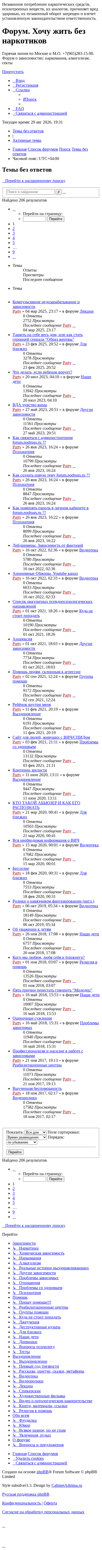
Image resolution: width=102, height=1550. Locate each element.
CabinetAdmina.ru (67, 1485)
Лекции (87, 311)
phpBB (43, 1472)
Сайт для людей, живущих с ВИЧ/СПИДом (51, 737)
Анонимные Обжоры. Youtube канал (45, 573)
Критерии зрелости (30, 770)
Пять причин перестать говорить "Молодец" (52, 990)
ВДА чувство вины (30, 405)
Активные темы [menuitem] (27, 140)
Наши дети (89, 934)
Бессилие (21, 868)
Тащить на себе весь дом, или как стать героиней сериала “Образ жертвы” (48, 337)
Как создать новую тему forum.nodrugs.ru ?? (51, 475)
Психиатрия (23, 451)
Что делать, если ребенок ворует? (42, 372)
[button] (14, 209)
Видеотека (88, 550)
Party (17, 311)
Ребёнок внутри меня (32, 704)
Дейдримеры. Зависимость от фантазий (48, 545)
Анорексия (22, 639)
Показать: (15, 1132)
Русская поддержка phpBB (25, 1494)
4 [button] (14, 238)
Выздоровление (27, 714)
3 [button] (14, 233)
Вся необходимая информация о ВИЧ (46, 840)
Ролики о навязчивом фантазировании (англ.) (53, 901)
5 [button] (14, 242)
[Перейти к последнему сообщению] (74, 325)
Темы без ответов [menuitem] (28, 131)
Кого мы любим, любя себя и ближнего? (49, 957)
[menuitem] (19, 80)
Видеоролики (25, 1098)
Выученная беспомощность (37, 1088)
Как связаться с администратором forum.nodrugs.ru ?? (43, 440)
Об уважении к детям (32, 929)
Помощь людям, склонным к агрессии (47, 672)
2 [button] (14, 228)
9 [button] (14, 252)
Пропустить (13, 71)
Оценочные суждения (32, 1018)
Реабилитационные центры (37, 1065)
